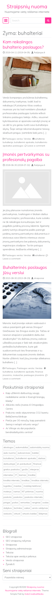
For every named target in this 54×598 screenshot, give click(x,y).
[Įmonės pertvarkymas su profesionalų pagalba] (27, 187)
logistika (7, 486)
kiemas (22, 475)
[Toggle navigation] (6, 20)
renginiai (36, 502)
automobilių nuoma (39, 447)
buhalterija (8, 142)
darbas (41, 458)
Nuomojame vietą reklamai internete (23, 590)
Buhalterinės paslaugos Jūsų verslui (25, 270)
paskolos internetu (34, 497)
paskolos (18, 497)
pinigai (6, 502)
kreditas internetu (40, 480)
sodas (45, 502)
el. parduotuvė (24, 464)
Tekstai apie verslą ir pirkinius (21, 556)
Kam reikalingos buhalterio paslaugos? (23, 44)
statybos (7, 508)
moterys (7, 491)
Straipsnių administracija (19, 548)
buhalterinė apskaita (24, 142)
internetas (8, 475)
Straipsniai (11, 544)
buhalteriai (39, 138)
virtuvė (17, 513)
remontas (25, 502)
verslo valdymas (40, 508)
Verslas (27, 138)
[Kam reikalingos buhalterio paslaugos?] (27, 75)
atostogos (8, 447)
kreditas (26, 480)
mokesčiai (18, 375)
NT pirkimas (28, 491)
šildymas (43, 513)
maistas (17, 486)
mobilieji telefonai (32, 486)
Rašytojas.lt (39, 52)
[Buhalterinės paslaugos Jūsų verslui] (27, 300)
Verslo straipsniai (15, 560)
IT (16, 475)
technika (18, 508)
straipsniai (39, 278)
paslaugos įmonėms (34, 375)
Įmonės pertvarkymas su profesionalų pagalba (26, 157)
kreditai (31, 475)
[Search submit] (48, 20)
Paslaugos (10, 368)
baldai (35, 453)
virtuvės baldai (29, 513)
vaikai (27, 508)
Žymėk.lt (10, 564)
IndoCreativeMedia (34, 594)
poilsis (15, 502)
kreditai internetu (11, 480)
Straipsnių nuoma (27, 6)
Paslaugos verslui (14, 138)
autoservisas (24, 453)
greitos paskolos (11, 469)
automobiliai (22, 447)
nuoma (39, 491)
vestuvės (7, 513)
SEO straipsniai (14, 536)
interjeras (34, 469)
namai (17, 491)
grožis (25, 469)
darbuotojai (9, 464)
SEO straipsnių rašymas (18, 540)
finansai (37, 464)
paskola (7, 497)
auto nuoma (9, 453)
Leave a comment (36, 145)
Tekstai (9, 552)
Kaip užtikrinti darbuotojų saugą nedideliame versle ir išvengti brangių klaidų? (25, 397)
